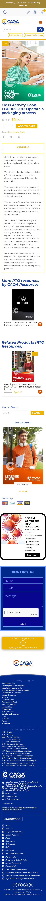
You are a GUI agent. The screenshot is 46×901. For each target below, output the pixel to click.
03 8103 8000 (15, 647)
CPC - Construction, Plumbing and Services (18, 763)
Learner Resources (9, 695)
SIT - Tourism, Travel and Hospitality (16, 753)
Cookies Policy (11, 866)
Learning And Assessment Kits (13, 685)
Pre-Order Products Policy (16, 869)
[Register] (29, 12)
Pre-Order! (6, 723)
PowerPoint (6, 709)
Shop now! (23, 484)
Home (7, 825)
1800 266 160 (30, 647)
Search (37, 412)
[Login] (35, 12)
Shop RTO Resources (13, 831)
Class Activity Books (10, 702)
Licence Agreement (13, 863)
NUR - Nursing (7, 734)
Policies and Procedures (11, 693)
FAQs (7, 847)
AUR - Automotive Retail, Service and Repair (19, 760)
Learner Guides (8, 700)
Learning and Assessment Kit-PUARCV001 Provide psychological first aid (22, 386)
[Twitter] (11, 137)
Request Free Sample (33, 35)
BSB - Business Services (11, 737)
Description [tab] (23, 147)
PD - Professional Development (14, 749)
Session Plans (7, 707)
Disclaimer (9, 850)
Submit (23, 624)
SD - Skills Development (11, 741)
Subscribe (12, 819)
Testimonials (10, 844)
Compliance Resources (10, 714)
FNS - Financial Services (11, 739)
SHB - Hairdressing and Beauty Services (17, 758)
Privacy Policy (11, 857)
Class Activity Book (16, 132)
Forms (4, 721)
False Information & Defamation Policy (21, 872)
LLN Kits (5, 716)
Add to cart (27, 126)
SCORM (5, 697)
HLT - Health (7, 732)
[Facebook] (3, 137)
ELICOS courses (8, 711)
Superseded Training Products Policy (20, 878)
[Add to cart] (40, 324)
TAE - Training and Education (13, 746)
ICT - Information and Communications (17, 751)
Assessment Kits (8, 683)
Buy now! (32, 555)
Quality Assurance (12, 835)
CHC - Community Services (12, 744)
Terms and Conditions (14, 853)
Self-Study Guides (9, 704)
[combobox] (23, 413)
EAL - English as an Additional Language (17, 756)
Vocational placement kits (12, 688)
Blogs (7, 838)
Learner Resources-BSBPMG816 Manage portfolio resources (21, 323)
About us (9, 828)
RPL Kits (5, 719)
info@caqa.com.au (12, 799)
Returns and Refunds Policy (16, 860)
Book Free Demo (15, 35)
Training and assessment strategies (15, 690)
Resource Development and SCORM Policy (23, 875)
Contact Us (10, 841)
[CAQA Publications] (10, 21)
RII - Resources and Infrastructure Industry (19, 765)
